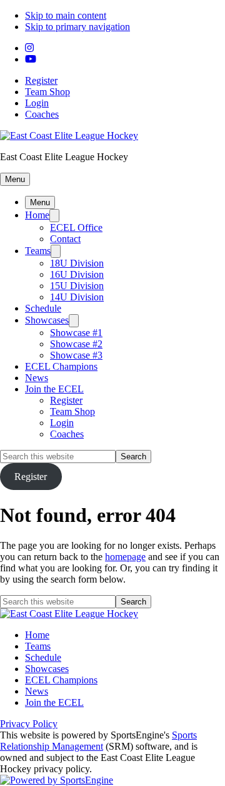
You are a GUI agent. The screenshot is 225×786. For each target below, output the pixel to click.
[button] (15, 179)
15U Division (77, 285)
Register (41, 80)
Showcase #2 (76, 344)
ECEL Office (76, 227)
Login (37, 103)
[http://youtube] (30, 59)
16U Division (77, 274)
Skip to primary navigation (77, 26)
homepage (125, 556)
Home (37, 215)
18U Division (77, 263)
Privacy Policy (29, 723)
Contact (65, 238)
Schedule (43, 308)
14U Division (77, 297)
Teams (38, 250)
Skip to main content (65, 15)
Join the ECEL (54, 389)
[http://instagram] (29, 48)
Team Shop (47, 91)
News (36, 377)
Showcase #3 (76, 355)
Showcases (47, 320)
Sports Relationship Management (98, 741)
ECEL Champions (61, 366)
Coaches (42, 114)
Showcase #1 (76, 332)
